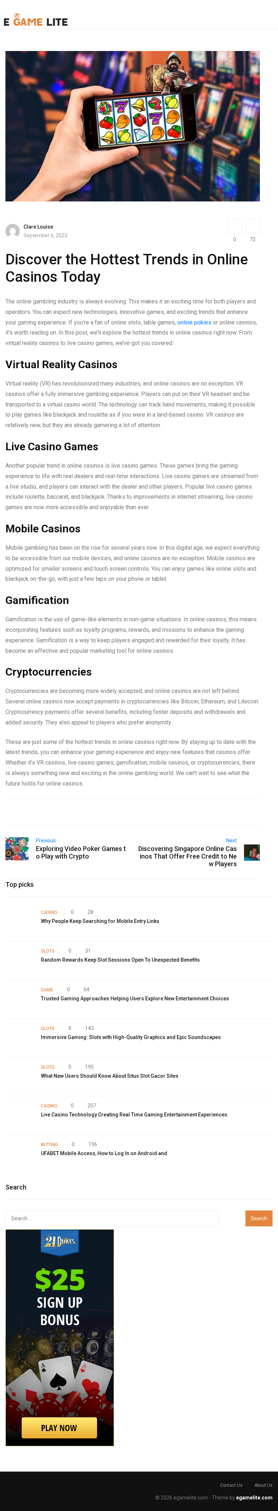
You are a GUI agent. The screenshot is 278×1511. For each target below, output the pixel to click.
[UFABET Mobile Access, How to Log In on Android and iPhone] (19, 1154)
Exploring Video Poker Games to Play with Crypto (81, 852)
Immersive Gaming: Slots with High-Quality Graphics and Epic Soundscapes (131, 1037)
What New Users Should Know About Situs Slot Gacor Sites (109, 1076)
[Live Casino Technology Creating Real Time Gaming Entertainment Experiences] (19, 1115)
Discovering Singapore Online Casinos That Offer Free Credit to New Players (187, 856)
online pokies (194, 322)
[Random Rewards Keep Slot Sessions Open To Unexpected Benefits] (19, 960)
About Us (263, 1485)
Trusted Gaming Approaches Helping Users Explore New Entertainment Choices (135, 998)
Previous (46, 840)
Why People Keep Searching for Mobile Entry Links (100, 921)
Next (231, 840)
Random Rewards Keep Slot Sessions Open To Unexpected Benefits (120, 960)
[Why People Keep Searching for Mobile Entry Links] (19, 922)
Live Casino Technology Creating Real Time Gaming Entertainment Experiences (134, 1115)
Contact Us (231, 1485)
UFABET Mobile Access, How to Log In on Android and (104, 1153)
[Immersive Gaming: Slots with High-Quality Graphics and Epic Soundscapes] (19, 1038)
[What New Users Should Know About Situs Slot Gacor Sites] (19, 1077)
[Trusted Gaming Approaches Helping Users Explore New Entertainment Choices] (19, 999)
